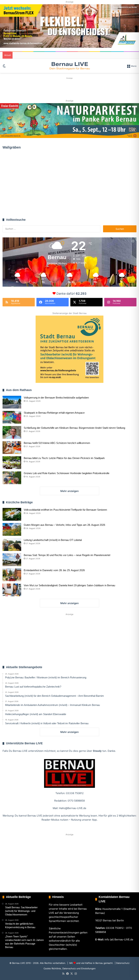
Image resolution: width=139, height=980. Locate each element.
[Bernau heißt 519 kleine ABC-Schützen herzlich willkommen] (12, 447)
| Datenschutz (122, 963)
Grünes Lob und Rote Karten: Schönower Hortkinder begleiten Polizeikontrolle (66, 473)
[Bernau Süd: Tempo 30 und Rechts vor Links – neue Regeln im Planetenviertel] (12, 559)
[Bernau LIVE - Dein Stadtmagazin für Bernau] (69, 65)
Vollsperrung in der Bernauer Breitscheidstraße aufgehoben (56, 397)
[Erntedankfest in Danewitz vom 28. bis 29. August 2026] (12, 574)
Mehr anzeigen (69, 491)
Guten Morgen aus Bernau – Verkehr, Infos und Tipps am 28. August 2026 (64, 524)
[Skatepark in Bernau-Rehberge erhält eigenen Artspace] (12, 417)
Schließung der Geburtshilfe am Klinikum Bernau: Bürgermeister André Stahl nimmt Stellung (74, 427)
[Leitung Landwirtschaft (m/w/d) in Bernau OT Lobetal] (12, 544)
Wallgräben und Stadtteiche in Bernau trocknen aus (23, 189)
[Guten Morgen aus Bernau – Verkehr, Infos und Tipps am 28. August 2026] (12, 529)
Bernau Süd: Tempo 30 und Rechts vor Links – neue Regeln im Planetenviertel (67, 555)
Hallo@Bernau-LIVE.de (72, 808)
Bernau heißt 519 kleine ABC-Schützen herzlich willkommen (57, 442)
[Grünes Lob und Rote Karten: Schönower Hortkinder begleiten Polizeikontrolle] (12, 477)
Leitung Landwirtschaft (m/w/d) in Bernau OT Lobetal (53, 540)
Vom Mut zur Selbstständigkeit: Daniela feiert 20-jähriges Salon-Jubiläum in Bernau (69, 585)
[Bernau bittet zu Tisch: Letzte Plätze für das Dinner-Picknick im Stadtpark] (12, 462)
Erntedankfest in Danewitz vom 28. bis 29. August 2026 (54, 570)
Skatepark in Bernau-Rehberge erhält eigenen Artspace (54, 412)
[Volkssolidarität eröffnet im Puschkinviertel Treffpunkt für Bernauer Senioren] (12, 514)
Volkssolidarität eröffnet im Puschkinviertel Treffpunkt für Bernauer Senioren (65, 509)
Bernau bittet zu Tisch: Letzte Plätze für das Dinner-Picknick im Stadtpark (64, 458)
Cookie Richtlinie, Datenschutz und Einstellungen (70, 968)
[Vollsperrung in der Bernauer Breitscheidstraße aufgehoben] (12, 402)
